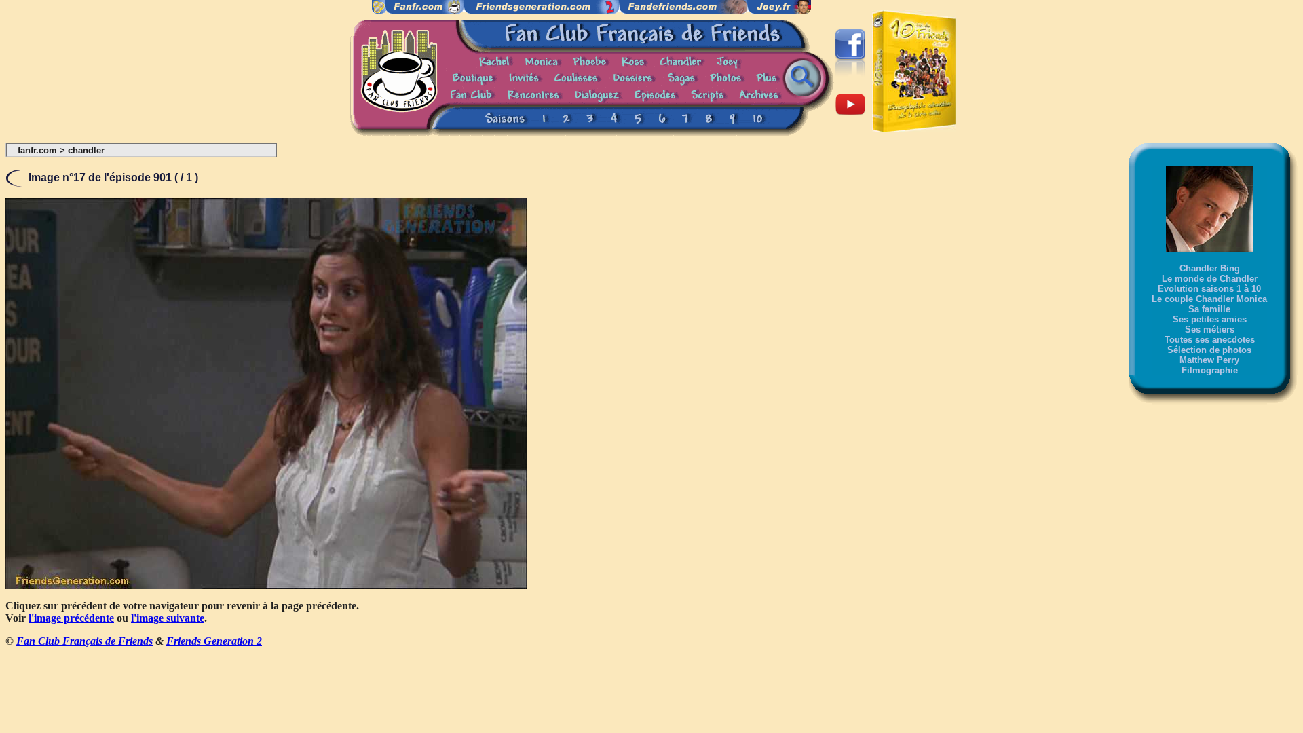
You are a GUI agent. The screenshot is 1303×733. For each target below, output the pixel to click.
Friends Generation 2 (214, 641)
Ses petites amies (1210, 319)
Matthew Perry (1209, 360)
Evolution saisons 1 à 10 (1209, 289)
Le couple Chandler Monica (1209, 299)
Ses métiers (1209, 329)
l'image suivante (167, 618)
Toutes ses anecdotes (1210, 340)
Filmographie (1210, 370)
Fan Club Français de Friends (84, 641)
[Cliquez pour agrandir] (266, 585)
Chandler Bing (1209, 268)
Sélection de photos (1209, 350)
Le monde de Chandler (1210, 279)
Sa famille (1209, 309)
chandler (86, 150)
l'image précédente (71, 618)
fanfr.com (37, 150)
